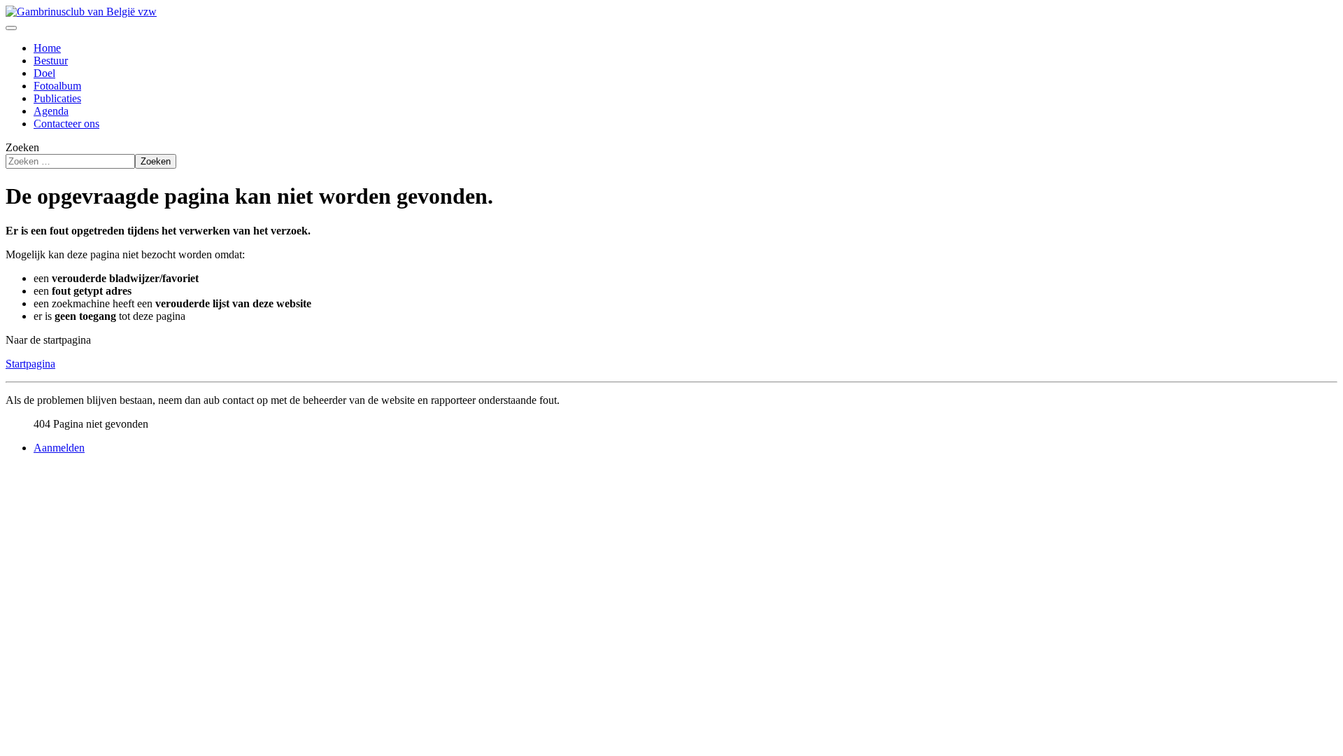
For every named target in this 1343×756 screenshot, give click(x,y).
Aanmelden (59, 448)
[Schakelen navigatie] (11, 28)
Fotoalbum (57, 86)
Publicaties (57, 98)
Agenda (51, 111)
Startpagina (30, 364)
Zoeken (22, 147)
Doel (44, 73)
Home (47, 48)
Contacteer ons (66, 124)
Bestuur (51, 60)
